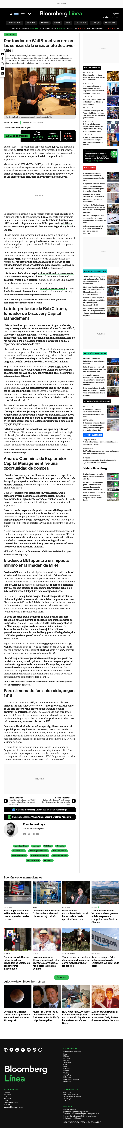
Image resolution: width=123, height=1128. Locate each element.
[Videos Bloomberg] (101, 468)
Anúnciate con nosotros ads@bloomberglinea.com (81, 1114)
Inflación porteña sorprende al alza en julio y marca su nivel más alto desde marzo (94, 369)
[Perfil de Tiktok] (34, 1050)
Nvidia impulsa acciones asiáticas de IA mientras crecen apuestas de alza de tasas (16, 915)
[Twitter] (29, 834)
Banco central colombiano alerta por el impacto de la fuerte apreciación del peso (75, 915)
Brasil (65, 1054)
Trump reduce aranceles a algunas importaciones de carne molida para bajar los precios (76, 961)
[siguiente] (74, 801)
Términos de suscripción (72, 1096)
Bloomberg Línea (18, 851)
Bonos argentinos (33, 860)
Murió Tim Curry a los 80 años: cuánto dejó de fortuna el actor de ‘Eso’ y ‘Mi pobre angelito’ (46, 1016)
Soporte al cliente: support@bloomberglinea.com (80, 1116)
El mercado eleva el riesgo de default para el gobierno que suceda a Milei (94, 102)
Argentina (10, 35)
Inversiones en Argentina (39, 855)
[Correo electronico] (24, 834)
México (66, 1056)
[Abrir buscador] (11, 14)
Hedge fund (48, 860)
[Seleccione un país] (29, 14)
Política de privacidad (70, 1094)
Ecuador (66, 1069)
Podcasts (7, 1105)
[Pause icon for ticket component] (5, 28)
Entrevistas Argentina (60, 855)
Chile (65, 1064)
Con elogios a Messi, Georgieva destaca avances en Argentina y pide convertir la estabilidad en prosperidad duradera (94, 380)
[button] (2, 54)
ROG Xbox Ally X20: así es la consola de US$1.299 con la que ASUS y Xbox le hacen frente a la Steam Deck (76, 1017)
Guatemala (67, 1081)
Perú (65, 1067)
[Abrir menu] (6, 14)
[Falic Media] (104, 17)
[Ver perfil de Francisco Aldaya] (13, 829)
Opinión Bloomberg (93, 435)
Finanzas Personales (11, 1103)
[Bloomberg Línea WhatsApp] (101, 156)
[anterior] (6, 801)
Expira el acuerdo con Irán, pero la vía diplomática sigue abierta (94, 476)
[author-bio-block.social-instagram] (33, 834)
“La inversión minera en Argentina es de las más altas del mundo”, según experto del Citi (56, 802)
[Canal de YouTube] (17, 1050)
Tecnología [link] (96, 23)
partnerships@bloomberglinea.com (76, 1112)
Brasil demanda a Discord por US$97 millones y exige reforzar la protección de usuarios (22, 802)
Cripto (6, 1101)
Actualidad (7, 1099)
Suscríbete (67, 1092)
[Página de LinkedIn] (29, 1050)
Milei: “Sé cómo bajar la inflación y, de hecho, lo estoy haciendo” (94, 361)
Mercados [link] (45, 23)
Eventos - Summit (69, 1110)
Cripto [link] (68, 23)
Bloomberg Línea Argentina (38, 851)
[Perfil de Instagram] (23, 1050)
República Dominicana (71, 1079)
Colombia (66, 1060)
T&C (65, 1101)
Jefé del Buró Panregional (33, 828)
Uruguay (66, 1073)
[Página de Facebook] (6, 1050)
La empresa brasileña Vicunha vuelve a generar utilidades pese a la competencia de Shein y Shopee (105, 916)
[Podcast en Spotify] (40, 1050)
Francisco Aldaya (12, 122)
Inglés (28, 127)
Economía (7, 1092)
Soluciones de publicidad (72, 1118)
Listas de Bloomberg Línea (13, 1107)
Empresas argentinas (19, 855)
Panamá (66, 1071)
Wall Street (47, 846)
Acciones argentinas (59, 851)
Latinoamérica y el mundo (72, 1052)
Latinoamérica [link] (81, 23)
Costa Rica (67, 1075)
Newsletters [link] (31, 23)
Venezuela (67, 1062)
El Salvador (67, 1077)
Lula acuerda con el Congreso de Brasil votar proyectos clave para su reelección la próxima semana (46, 963)
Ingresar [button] (116, 14)
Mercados (7, 1094)
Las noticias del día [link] (14, 23)
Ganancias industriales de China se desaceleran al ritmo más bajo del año (46, 913)
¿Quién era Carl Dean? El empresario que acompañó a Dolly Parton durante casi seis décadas (105, 1016)
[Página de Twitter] (11, 1050)
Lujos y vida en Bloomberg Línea (24, 981)
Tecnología (67, 1099)
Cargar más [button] (61, 977)
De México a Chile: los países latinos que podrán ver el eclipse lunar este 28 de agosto (17, 1016)
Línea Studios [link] (110, 23)
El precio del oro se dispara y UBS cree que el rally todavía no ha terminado (94, 77)
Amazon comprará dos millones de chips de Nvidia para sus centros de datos (105, 961)
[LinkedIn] (37, 834)
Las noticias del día (21, 846)
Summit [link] (57, 23)
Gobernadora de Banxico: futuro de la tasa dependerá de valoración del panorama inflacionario (17, 963)
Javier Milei (60, 846)
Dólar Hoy (7, 1096)
